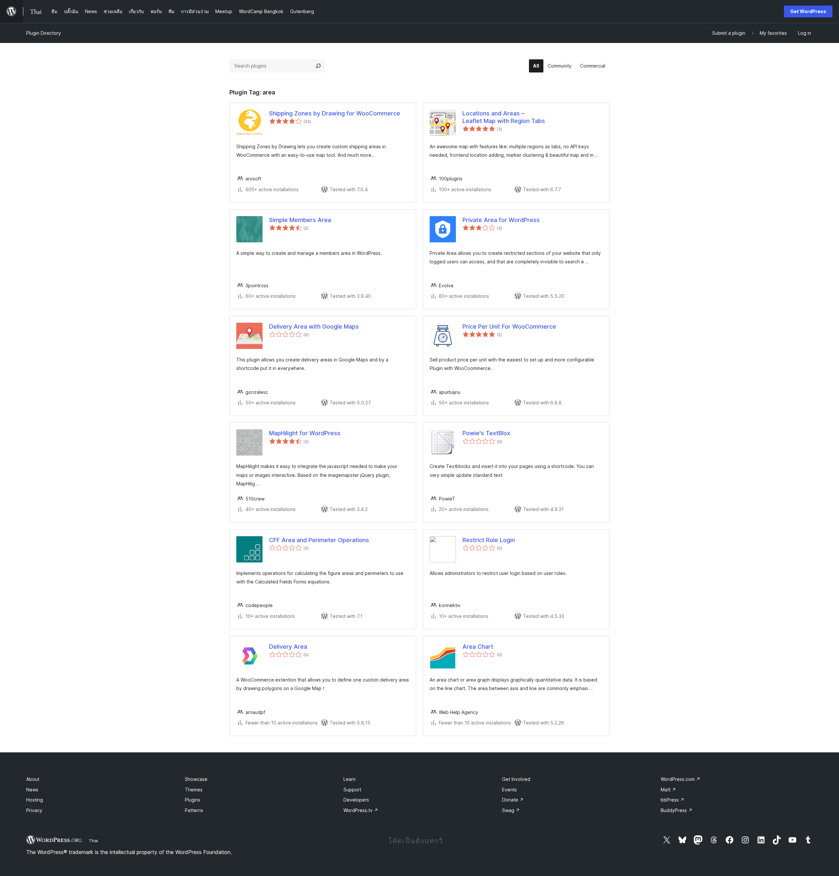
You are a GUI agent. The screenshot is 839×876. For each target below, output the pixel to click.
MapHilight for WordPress (305, 433)
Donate (513, 800)
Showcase (196, 779)
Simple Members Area (300, 219)
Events (509, 789)
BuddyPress (677, 810)
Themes (194, 789)
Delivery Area (288, 646)
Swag (511, 810)
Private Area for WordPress (501, 219)
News (32, 789)
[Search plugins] (318, 65)
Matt (668, 789)
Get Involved (516, 779)
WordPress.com (680, 779)
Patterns (194, 810)
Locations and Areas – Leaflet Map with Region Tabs (503, 117)
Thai (93, 840)
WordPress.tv (360, 810)
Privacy (34, 810)
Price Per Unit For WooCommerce (509, 326)
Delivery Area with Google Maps (314, 326)
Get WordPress (808, 11)
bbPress (672, 800)
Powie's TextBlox (486, 433)
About (32, 779)
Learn (349, 779)
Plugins (192, 800)
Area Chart (477, 646)
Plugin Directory (43, 33)
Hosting (34, 800)
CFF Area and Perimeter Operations (319, 540)
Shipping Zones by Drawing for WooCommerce (334, 113)
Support (352, 789)
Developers (356, 800)
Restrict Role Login (488, 540)
